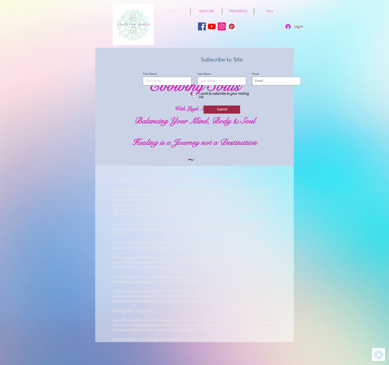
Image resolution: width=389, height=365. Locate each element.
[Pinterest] (232, 26)
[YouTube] (212, 26)
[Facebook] (202, 26)
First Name (150, 73)
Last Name (204, 73)
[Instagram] (222, 26)
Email (255, 73)
